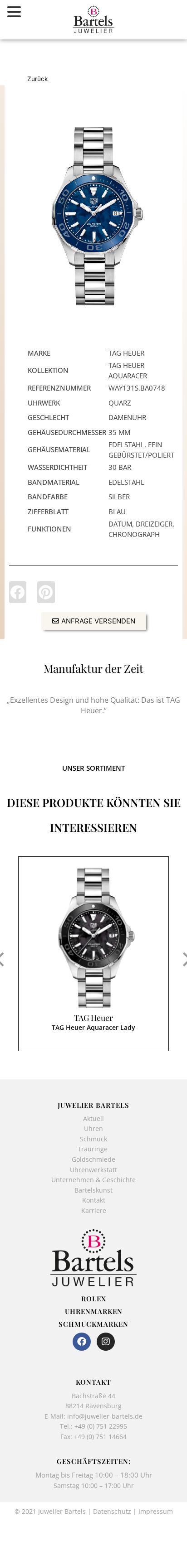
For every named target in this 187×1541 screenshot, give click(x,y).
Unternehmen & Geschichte (93, 1179)
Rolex (93, 1298)
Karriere (93, 1210)
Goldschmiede (93, 1159)
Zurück (37, 78)
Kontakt (93, 1200)
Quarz (119, 402)
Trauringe (93, 1149)
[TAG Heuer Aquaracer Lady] (93, 216)
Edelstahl (126, 482)
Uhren (93, 1128)
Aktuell (93, 1118)
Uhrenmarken (94, 1311)
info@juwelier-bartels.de (105, 1416)
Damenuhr (127, 417)
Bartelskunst (93, 1190)
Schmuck (93, 1139)
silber (119, 496)
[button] (17, 592)
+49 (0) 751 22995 (100, 1426)
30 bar (119, 467)
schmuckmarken (93, 1323)
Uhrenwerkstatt (93, 1169)
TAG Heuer (93, 1018)
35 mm (119, 432)
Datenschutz (112, 1511)
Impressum (155, 1511)
